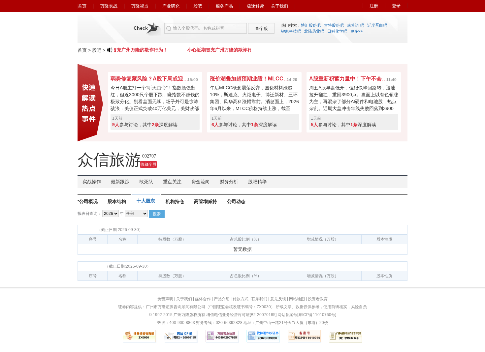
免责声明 (165, 299)
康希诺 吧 (355, 25)
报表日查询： (89, 213)
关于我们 (279, 6)
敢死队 (146, 181)
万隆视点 (139, 6)
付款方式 (240, 299)
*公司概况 (88, 201)
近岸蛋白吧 (377, 25)
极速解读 (255, 6)
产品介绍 (222, 299)
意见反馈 (278, 299)
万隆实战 (108, 6)
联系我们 (259, 299)
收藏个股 (148, 164)
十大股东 (146, 200)
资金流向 (200, 181)
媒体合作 (203, 299)
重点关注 (172, 181)
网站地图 (297, 299)
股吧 (197, 6)
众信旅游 (109, 159)
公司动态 (236, 201)
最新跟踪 (120, 181)
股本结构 (117, 201)
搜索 (157, 214)
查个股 (261, 28)
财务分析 (229, 181)
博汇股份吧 (311, 25)
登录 (396, 5)
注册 (374, 5)
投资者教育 (318, 299)
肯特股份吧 (334, 25)
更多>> (356, 31)
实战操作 (91, 181)
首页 (82, 6)
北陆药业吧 (314, 31)
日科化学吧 (337, 31)
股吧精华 (257, 181)
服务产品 (224, 6)
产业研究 (170, 6)
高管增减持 (205, 201)
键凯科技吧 (291, 31)
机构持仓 (175, 201)
